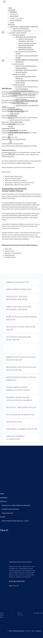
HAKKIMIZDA (11, 10)
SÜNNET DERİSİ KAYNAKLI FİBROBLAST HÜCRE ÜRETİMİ (18, 388)
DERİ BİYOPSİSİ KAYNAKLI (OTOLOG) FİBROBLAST (21, 378)
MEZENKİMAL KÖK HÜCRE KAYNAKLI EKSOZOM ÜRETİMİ (21, 368)
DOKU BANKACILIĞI (7, 513)
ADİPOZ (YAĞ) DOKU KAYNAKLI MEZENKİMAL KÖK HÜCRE (19, 308)
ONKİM (10, 8)
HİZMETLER (3, 501)
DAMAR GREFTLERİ (14, 422)
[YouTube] (22, 530)
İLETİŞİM (2, 517)
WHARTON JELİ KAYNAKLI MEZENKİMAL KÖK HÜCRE (16, 298)
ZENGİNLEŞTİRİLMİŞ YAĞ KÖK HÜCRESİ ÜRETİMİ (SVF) (18, 348)
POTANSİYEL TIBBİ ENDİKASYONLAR (21, 407)
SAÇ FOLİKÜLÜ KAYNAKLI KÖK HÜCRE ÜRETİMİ (18, 338)
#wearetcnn (38, 631)
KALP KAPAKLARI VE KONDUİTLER (20, 414)
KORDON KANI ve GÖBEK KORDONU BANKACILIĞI (16, 505)
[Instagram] (12, 530)
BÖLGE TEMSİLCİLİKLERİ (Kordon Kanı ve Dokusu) (15, 521)
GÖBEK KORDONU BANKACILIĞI (19, 289)
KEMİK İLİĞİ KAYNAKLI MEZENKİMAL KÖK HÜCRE (21, 318)
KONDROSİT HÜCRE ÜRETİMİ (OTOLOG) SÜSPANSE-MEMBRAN (19, 398)
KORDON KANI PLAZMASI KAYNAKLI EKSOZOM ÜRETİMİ (21, 358)
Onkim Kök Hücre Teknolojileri (16, 631)
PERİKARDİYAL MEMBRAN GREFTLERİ (21, 429)
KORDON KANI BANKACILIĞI (17, 282)
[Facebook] (27, 530)
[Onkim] (10, 2)
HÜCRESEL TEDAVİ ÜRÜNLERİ (10, 509)
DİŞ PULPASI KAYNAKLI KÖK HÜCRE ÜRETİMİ (20, 328)
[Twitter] (32, 530)
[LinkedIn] (17, 530)
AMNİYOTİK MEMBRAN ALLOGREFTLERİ (15, 437)
